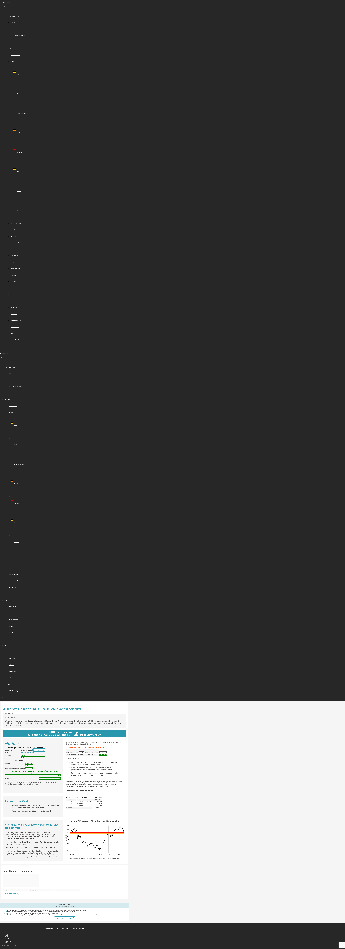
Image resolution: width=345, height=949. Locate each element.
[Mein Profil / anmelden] (9, 294)
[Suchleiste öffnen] (4, 6)
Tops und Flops (15, 55)
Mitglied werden (9, 934)
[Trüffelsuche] (4, 353)
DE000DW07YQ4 (26, 753)
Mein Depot (14, 307)
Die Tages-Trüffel (20, 35)
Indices (13, 61)
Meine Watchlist (16, 320)
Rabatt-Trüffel (19, 42)
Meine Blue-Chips (16, 340)
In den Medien (15, 288)
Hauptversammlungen (17, 229)
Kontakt (13, 275)
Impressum (8, 940)
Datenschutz (8, 941)
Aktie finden (14, 236)
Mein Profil (14, 301)
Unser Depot (14, 255)
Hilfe (12, 262)
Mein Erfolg (14, 314)
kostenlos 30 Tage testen (64, 918)
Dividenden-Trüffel (16, 242)
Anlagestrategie (15, 268)
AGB (6, 943)
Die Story (14, 281)
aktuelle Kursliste (16, 223)
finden (13, 22)
